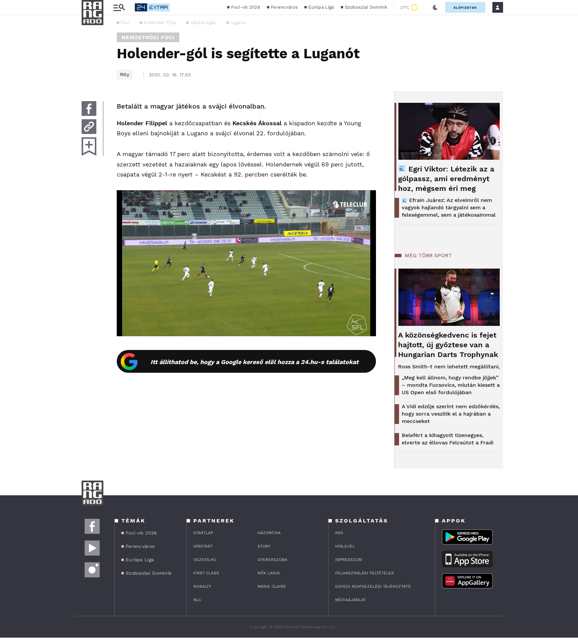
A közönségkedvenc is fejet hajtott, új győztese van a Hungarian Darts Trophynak (448, 345)
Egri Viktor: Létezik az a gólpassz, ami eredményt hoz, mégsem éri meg (446, 179)
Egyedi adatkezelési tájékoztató (373, 586)
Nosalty (202, 586)
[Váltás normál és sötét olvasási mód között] (435, 7)
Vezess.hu (204, 559)
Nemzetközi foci (148, 37)
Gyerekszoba (272, 559)
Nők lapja (269, 573)
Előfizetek (465, 7)
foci (125, 22)
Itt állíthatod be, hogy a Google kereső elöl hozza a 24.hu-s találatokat (255, 361)
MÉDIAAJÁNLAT (350, 599)
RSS (339, 532)
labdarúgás (203, 22)
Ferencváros (284, 7)
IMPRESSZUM (348, 559)
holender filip (160, 22)
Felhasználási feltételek (364, 573)
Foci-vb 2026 (245, 7)
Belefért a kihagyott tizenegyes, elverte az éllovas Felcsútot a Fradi (447, 439)
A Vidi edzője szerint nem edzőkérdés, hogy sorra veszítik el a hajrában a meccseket (451, 413)
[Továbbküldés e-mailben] (89, 126)
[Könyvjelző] (89, 146)
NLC (197, 599)
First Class (206, 573)
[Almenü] (119, 7)
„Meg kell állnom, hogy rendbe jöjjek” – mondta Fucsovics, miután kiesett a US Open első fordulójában (451, 385)
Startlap (203, 532)
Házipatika (269, 532)
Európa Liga (321, 7)
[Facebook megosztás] (89, 108)
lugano (238, 22)
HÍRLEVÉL (345, 546)
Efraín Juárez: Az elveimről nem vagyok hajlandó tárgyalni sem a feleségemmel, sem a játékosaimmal (449, 207)
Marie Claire (272, 586)
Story (264, 546)
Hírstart (203, 546)
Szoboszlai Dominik (366, 7)
